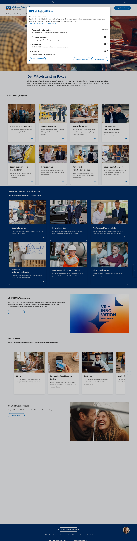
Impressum (51, 23)
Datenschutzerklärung (36, 23)
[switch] (106, 37)
